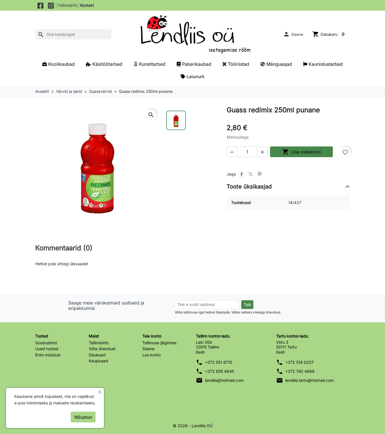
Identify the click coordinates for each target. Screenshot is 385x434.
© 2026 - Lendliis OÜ (193, 425)
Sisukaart (97, 354)
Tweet (250, 174)
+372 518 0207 (299, 362)
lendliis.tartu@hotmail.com (309, 380)
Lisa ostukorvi (301, 151)
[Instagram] (51, 5)
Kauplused (98, 360)
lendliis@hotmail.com (224, 380)
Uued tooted (46, 348)
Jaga (241, 174)
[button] (293, 34)
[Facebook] (40, 5)
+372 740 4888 (300, 371)
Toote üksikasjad (249, 186)
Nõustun (83, 417)
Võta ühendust (102, 348)
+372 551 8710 (218, 362)
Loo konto (151, 354)
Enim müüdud (47, 354)
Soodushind (46, 342)
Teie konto (151, 336)
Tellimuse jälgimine (159, 342)
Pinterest (259, 174)
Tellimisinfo (67, 5)
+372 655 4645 (219, 371)
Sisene (148, 348)
